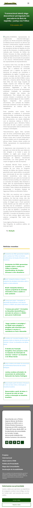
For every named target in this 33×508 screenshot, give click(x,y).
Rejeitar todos (16, 504)
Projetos (5, 455)
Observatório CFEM (9, 461)
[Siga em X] (10, 442)
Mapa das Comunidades (10, 466)
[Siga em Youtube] (18, 442)
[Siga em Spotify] (22, 442)
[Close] (31, 485)
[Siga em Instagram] (6, 442)
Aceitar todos (16, 500)
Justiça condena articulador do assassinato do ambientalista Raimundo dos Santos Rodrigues (16, 374)
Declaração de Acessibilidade (12, 469)
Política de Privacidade (10, 464)
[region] (16, 495)
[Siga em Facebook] (14, 442)
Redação (12, 231)
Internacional (7, 458)
